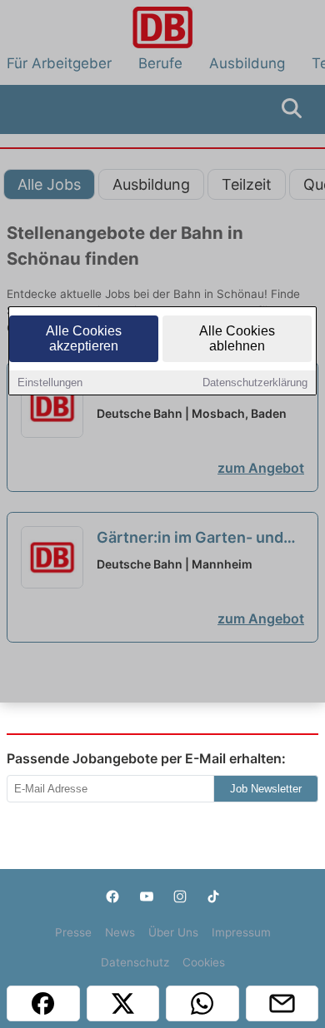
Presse (73, 932)
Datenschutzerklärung (255, 382)
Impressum (241, 932)
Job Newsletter (266, 788)
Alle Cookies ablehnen (237, 338)
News (120, 932)
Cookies (203, 962)
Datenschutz (135, 962)
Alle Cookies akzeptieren (84, 338)
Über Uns (173, 932)
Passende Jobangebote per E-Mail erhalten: (146, 758)
